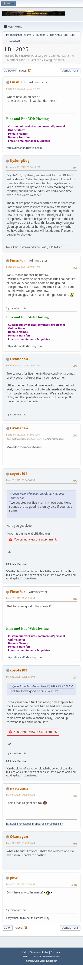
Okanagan (19, 359)
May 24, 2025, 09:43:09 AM (20, 843)
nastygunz (19, 788)
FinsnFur (17, 82)
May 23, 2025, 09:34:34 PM (20, 480)
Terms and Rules (39, 952)
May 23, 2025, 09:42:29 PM (20, 598)
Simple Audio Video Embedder (41, 960)
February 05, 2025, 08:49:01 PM (23, 266)
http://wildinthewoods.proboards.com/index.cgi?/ (34, 824)
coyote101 (18, 473)
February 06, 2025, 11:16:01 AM (23, 365)
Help (24, 952)
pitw (14, 877)
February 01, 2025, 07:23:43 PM (23, 88)
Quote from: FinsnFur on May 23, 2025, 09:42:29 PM (42, 686)
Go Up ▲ (56, 952)
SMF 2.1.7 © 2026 (32, 956)
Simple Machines (51, 956)
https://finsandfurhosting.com (24, 148)
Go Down (10, 70)
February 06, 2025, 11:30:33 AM (23, 434)
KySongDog (20, 160)
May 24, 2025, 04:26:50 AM (20, 794)
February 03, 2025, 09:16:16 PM (23, 167)
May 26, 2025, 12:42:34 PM (20, 884)
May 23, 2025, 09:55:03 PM (20, 676)
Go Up (7, 927)
